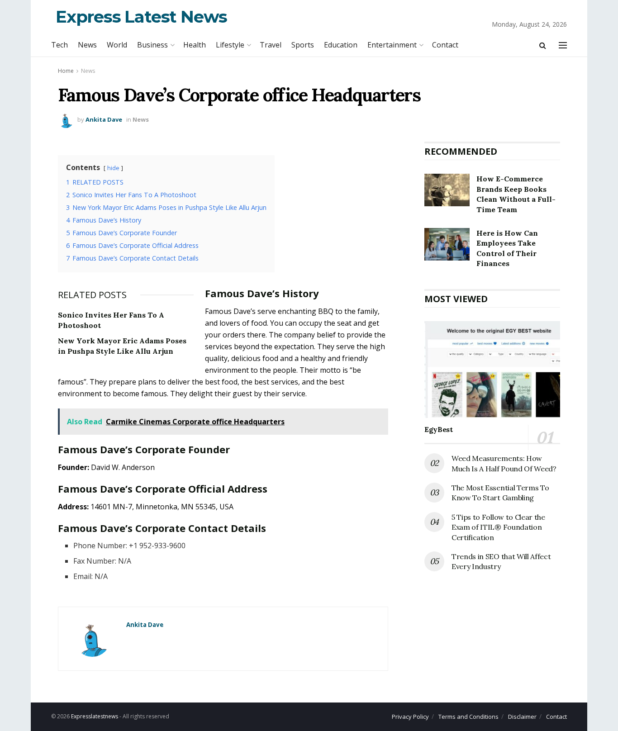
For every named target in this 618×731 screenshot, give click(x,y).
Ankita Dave (104, 119)
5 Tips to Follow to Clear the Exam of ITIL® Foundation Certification (498, 527)
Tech (59, 45)
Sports (302, 45)
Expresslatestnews (94, 716)
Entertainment (392, 45)
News (87, 45)
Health (194, 45)
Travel (270, 45)
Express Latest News (141, 16)
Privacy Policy (410, 716)
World (117, 45)
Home (66, 71)
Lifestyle (230, 45)
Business (152, 45)
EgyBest (438, 429)
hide (113, 168)
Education (340, 45)
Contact (445, 45)
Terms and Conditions (468, 716)
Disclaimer (522, 716)
